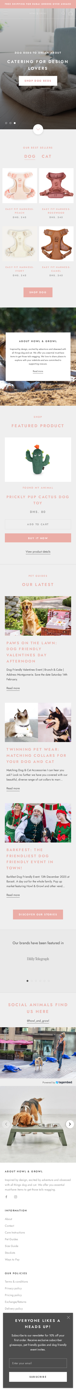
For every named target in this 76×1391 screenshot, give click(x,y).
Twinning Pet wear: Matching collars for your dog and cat (36, 755)
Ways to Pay (12, 1259)
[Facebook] (6, 1196)
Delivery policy (14, 1309)
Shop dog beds (38, 81)
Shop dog (38, 292)
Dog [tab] (30, 156)
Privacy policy (13, 1288)
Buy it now (38, 538)
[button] (38, 1124)
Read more (38, 371)
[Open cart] (70, 13)
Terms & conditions (16, 1281)
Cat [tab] (47, 156)
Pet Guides (11, 1239)
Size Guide (11, 1246)
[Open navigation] (6, 13)
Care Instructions (15, 1232)
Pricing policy (13, 1295)
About (8, 1219)
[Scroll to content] (38, 129)
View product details (38, 552)
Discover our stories (38, 914)
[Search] (63, 13)
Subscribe (38, 1377)
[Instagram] (15, 1196)
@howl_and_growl (38, 1021)
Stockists (10, 1253)
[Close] (68, 1317)
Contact (9, 1226)
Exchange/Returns (15, 1302)
